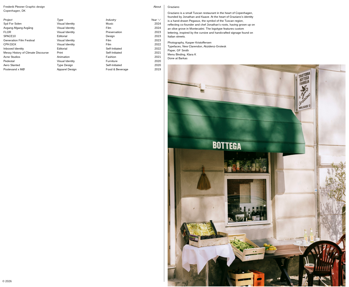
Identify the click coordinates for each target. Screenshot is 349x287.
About (157, 6)
